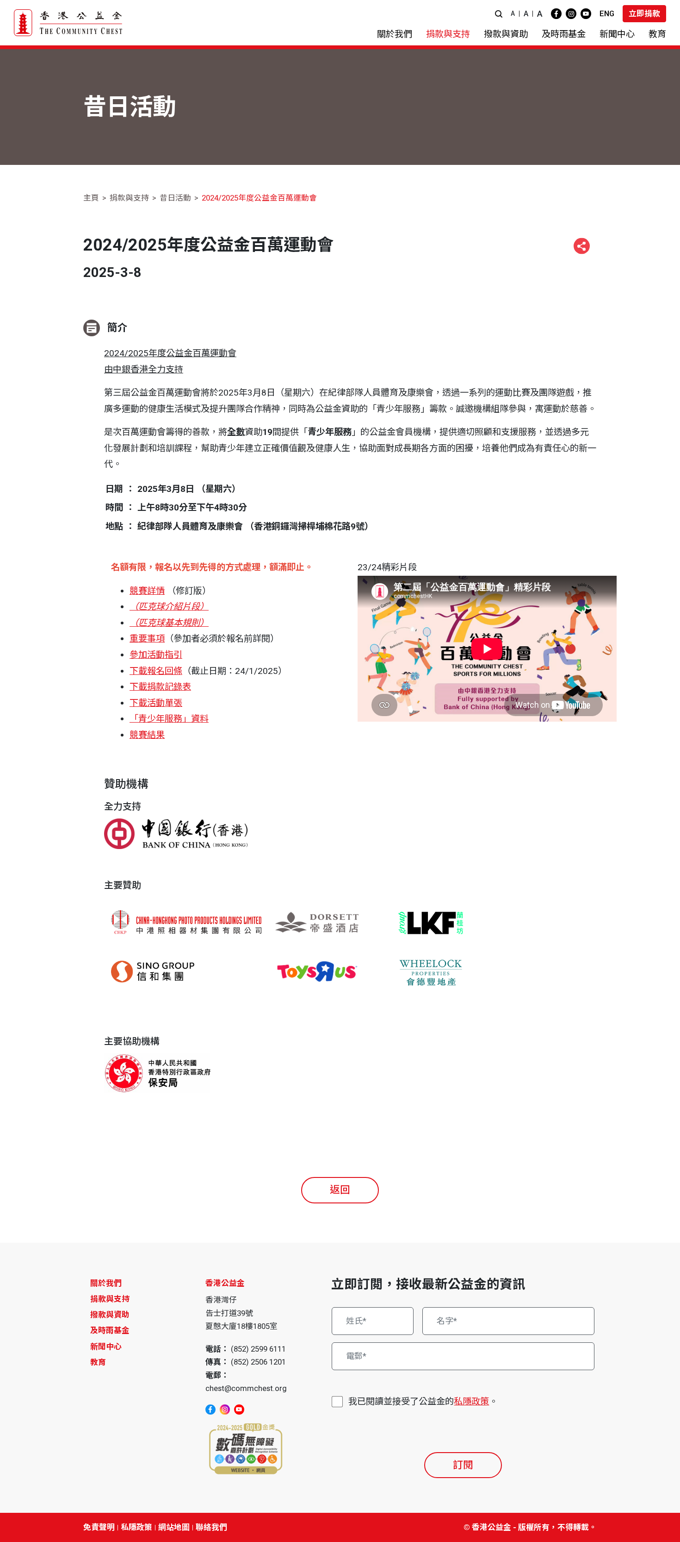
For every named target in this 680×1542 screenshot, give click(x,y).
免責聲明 (99, 1527)
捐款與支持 (129, 197)
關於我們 (106, 1283)
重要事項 (147, 638)
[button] (498, 13)
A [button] (513, 13)
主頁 (91, 197)
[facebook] (556, 13)
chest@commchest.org (246, 1388)
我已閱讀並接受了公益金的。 (423, 1401)
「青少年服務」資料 (169, 718)
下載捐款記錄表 (160, 686)
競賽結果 (147, 735)
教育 (98, 1362)
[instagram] (571, 13)
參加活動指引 (156, 654)
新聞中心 (106, 1346)
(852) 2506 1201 (258, 1361)
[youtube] (586, 13)
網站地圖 (174, 1527)
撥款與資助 (110, 1314)
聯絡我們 (211, 1527)
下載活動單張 (156, 703)
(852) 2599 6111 (258, 1348)
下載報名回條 (156, 671)
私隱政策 (471, 1401)
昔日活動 (175, 197)
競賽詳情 (147, 590)
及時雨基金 (110, 1330)
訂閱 (463, 1465)
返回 (340, 1190)
